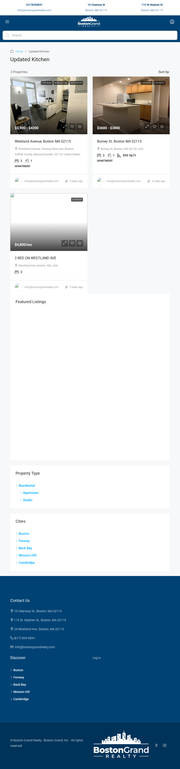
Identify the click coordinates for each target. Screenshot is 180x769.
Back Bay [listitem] (25, 548)
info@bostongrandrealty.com (34, 10)
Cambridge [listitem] (27, 563)
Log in (97, 658)
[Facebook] (157, 745)
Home (19, 51)
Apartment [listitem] (30, 493)
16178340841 (34, 4)
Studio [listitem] (27, 500)
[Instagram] (165, 745)
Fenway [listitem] (24, 541)
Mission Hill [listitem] (27, 555)
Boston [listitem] (24, 534)
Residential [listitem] (27, 486)
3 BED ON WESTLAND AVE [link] (35, 258)
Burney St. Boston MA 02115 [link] (119, 141)
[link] (48, 105)
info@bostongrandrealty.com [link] (41, 181)
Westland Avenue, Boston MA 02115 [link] (43, 141)
